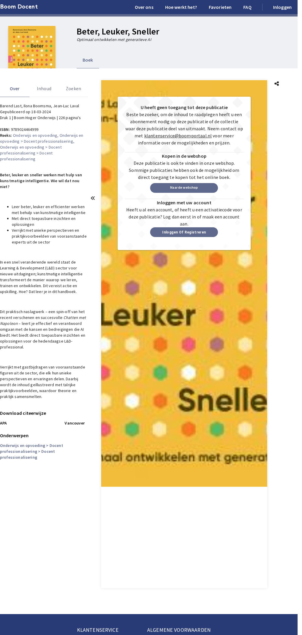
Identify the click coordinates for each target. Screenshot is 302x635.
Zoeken (73, 88)
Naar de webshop (184, 187)
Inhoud (44, 88)
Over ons (144, 7)
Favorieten (220, 7)
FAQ (247, 7)
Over (15, 88)
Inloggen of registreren (184, 232)
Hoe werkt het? (181, 7)
